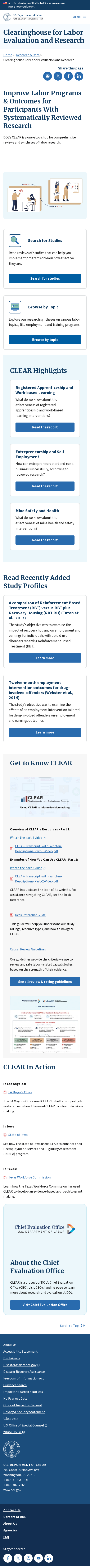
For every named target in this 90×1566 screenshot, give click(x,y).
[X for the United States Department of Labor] (18, 1558)
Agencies (10, 1530)
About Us (9, 1345)
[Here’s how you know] (45, 5)
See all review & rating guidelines (45, 981)
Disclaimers (11, 1358)
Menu (76, 17)
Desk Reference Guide (30, 915)
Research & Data (28, 55)
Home (7, 55)
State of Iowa (18, 1135)
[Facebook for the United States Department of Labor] (7, 1558)
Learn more (31, 659)
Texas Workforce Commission (29, 1177)
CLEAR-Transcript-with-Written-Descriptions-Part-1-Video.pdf (38, 848)
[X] (58, 76)
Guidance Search (15, 1385)
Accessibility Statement (20, 1351)
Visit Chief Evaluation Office (45, 1304)
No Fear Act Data (15, 1398)
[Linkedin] (79, 76)
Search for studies (45, 278)
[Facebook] (68, 76)
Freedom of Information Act (23, 1378)
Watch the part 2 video (26, 868)
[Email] (47, 76)
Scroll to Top (69, 1325)
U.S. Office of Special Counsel (23, 1425)
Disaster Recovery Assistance (24, 1371)
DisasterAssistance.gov (19, 1365)
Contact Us (12, 1510)
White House (12, 1432)
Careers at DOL (14, 1517)
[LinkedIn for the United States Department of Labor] (48, 1558)
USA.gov (9, 1418)
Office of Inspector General (22, 1405)
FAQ (6, 1537)
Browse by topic (45, 339)
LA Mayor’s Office (20, 1092)
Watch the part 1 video (26, 837)
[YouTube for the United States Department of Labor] (38, 1558)
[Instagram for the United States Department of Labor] (28, 1558)
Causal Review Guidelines (28, 949)
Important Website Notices (23, 1392)
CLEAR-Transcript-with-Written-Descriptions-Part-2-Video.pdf (38, 879)
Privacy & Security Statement (24, 1412)
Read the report (36, 428)
